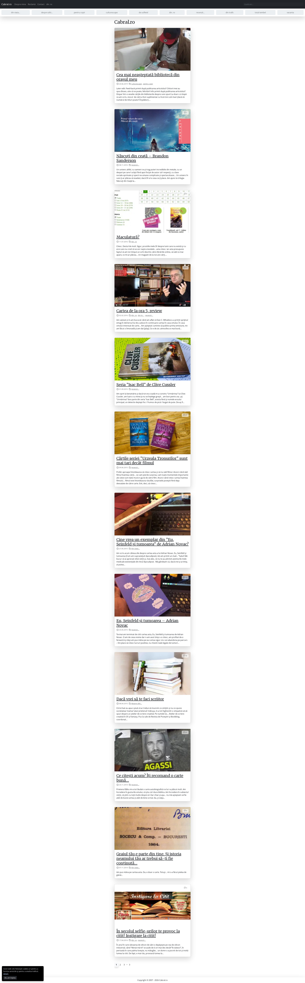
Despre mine (20, 4)
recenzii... (200, 12)
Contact (40, 4)
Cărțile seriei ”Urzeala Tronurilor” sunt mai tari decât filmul (152, 460)
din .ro (49, 4)
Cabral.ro (6, 4)
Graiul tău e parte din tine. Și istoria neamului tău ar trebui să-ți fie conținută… (148, 859)
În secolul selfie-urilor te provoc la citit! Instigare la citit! (148, 933)
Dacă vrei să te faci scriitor (140, 699)
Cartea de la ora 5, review (139, 310)
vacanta (290, 12)
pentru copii (79, 12)
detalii (5, 974)
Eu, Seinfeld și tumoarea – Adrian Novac (147, 623)
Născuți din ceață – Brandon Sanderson (142, 158)
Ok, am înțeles (10, 978)
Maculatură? (127, 237)
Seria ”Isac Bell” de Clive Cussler (145, 384)
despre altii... (47, 12)
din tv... (141, 315)
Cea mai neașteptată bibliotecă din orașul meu (148, 77)
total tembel (260, 12)
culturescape (112, 12)
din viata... (15, 12)
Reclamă (32, 4)
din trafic (230, 12)
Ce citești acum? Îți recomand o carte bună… (149, 778)
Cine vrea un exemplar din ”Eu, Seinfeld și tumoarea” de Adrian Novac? (152, 541)
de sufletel (143, 12)
